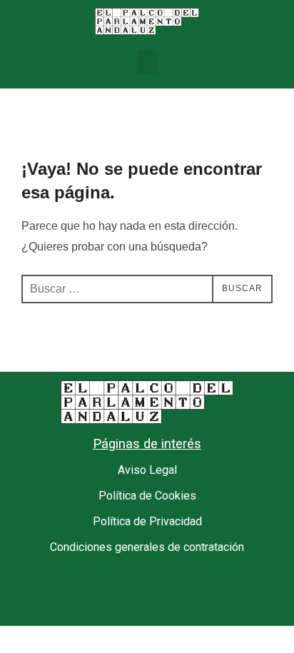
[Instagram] (186, 601)
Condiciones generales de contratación (147, 547)
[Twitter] (147, 601)
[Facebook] (108, 601)
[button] (147, 62)
